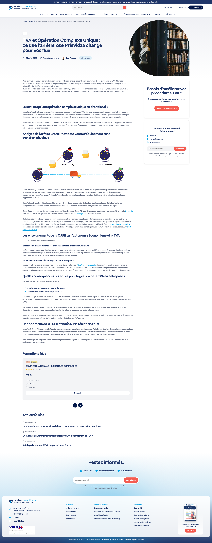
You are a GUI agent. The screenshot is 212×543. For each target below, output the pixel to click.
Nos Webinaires (18, 521)
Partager (87, 58)
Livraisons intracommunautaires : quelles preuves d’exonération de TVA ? (58, 435)
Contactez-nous (196, 7)
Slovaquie (129, 211)
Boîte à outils (168, 14)
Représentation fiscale (108, 14)
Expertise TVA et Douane (60, 14)
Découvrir (77, 393)
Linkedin (16, 518)
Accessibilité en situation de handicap (107, 519)
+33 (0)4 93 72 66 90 (20, 514)
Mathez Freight (139, 512)
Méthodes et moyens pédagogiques (107, 512)
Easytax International (141, 515)
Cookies (141, 540)
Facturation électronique (85, 14)
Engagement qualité (101, 508)
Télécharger (190, 531)
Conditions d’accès (101, 515)
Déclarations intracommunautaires (136, 14)
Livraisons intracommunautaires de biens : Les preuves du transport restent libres (62, 426)
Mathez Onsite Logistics (142, 522)
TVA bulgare (79, 213)
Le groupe (138, 504)
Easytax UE (138, 508)
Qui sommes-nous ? (73, 508)
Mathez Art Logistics (141, 519)
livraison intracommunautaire (119, 224)
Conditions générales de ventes (112, 540)
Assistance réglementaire (167, 108)
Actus (157, 14)
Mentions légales (131, 540)
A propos (69, 504)
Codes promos (71, 512)
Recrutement (71, 515)
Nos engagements (101, 504)
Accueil (25, 21)
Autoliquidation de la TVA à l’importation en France (47, 445)
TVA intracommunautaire (86, 265)
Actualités (32, 21)
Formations (41, 14)
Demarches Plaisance (141, 526)
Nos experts (70, 519)
